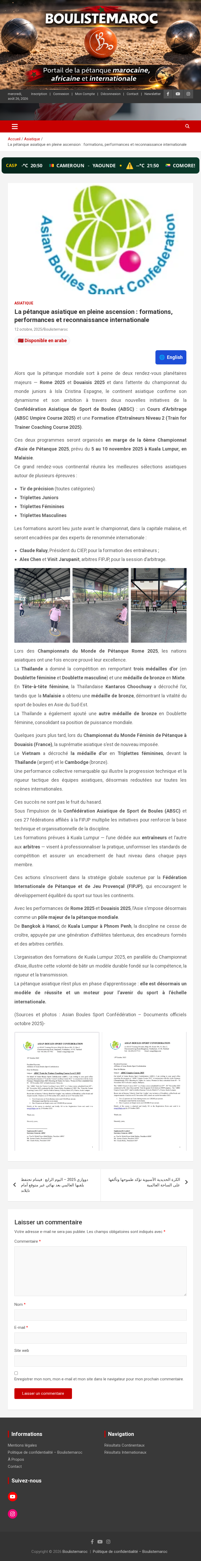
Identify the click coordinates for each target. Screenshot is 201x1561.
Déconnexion (111, 94)
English (171, 357)
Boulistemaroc (56, 329)
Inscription (39, 94)
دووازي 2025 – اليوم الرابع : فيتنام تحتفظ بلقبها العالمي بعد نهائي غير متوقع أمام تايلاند (54, 1185)
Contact (132, 94)
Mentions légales (22, 1445)
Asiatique (23, 303)
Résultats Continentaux (124, 1445)
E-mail (21, 1327)
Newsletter (152, 94)
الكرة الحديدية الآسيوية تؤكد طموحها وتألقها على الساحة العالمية (144, 1182)
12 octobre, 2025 (28, 329)
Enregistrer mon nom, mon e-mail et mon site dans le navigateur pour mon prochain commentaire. (99, 1379)
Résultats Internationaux (125, 1452)
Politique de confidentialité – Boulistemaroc (45, 1452)
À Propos (16, 1459)
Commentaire (27, 1241)
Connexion (61, 94)
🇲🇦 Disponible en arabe (42, 340)
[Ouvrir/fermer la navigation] (15, 126)
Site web (21, 1350)
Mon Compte (85, 94)
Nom (20, 1304)
